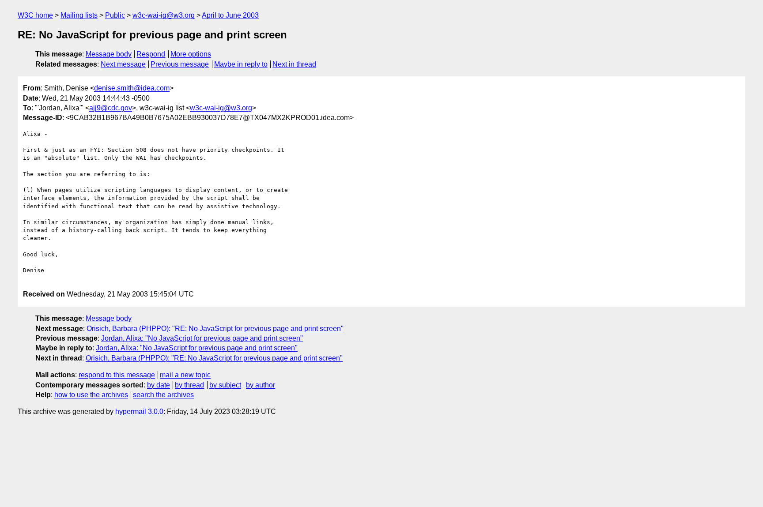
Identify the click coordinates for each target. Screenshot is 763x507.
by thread (189, 385)
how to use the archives (91, 394)
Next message (123, 64)
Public (115, 15)
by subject (225, 385)
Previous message (180, 64)
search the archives (163, 394)
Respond (150, 54)
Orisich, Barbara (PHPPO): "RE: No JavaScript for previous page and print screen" (215, 328)
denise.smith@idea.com (132, 88)
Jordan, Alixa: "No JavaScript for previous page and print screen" (202, 338)
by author (260, 385)
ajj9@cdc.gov (110, 108)
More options (190, 54)
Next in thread (294, 64)
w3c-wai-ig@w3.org (163, 15)
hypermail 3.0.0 (139, 411)
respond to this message (117, 375)
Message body (109, 54)
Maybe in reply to (241, 64)
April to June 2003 (230, 15)
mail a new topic (185, 375)
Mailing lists (79, 15)
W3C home (35, 15)
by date (158, 385)
